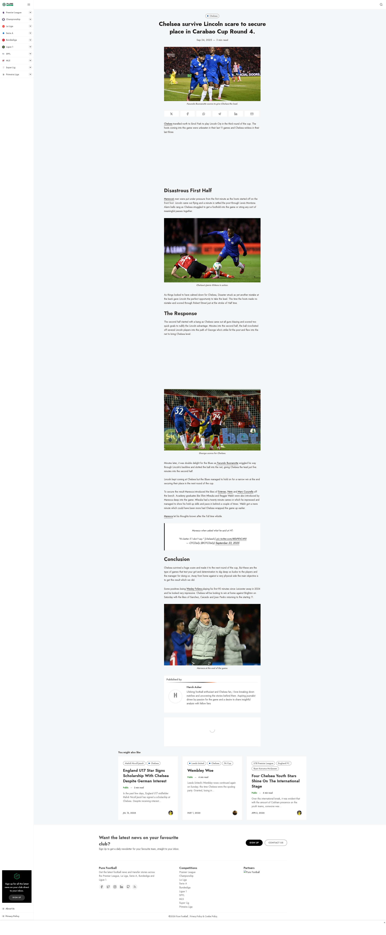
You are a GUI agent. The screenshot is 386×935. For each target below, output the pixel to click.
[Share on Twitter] (171, 114)
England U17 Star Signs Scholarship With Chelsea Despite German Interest (146, 776)
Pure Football (182, 931)
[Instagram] (115, 901)
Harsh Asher (194, 687)
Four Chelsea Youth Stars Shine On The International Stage (276, 781)
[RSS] (135, 901)
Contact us (276, 857)
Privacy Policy (196, 931)
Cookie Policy (211, 931)
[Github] (128, 901)
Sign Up (254, 857)
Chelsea (213, 15)
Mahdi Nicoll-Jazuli (134, 763)
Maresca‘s (169, 199)
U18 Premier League (263, 763)
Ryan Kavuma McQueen (265, 768)
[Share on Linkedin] (235, 114)
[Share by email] (251, 114)
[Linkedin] (121, 901)
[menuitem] (17, 12)
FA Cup (227, 763)
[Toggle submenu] (30, 12)
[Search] (381, 4)
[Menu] (28, 4)
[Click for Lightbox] (212, 250)
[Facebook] (101, 901)
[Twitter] (108, 901)
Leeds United (197, 763)
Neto (230, 491)
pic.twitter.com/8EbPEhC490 (231, 539)
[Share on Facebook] (187, 114)
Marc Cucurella (245, 491)
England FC (283, 763)
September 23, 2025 (227, 543)
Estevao (222, 491)
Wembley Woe (200, 770)
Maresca (168, 516)
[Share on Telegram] (219, 114)
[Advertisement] (212, 163)
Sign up (17, 897)
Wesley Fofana (194, 589)
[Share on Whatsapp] (203, 114)
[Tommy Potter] (235, 813)
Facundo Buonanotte (227, 463)
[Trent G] (170, 813)
